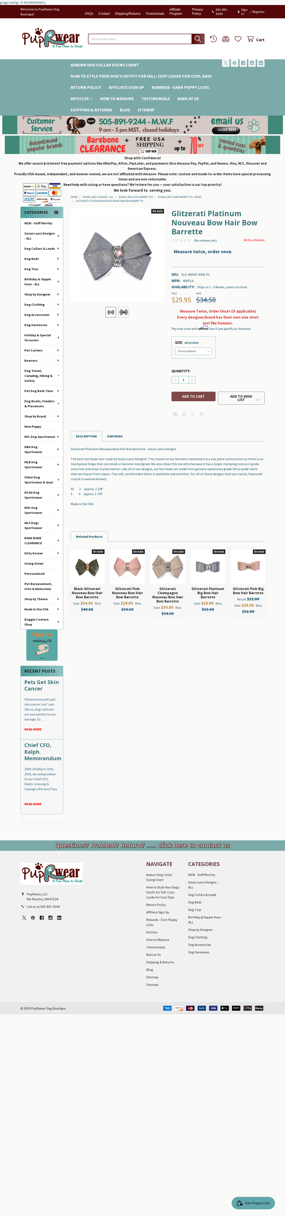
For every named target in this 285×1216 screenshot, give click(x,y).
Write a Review (254, 240)
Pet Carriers (33, 350)
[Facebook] (243, 63)
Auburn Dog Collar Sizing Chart (105, 64)
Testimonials (155, 13)
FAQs (89, 13)
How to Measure (117, 98)
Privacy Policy (197, 11)
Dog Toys (31, 269)
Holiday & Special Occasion (37, 337)
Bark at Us (188, 98)
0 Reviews (115, 436)
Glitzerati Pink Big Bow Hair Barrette (248, 590)
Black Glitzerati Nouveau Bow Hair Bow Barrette (87, 592)
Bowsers (31, 360)
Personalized (34, 573)
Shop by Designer (37, 294)
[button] (142, 125)
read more (33, 729)
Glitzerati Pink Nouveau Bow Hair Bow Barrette (127, 592)
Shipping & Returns (91, 109)
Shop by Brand (35, 416)
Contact (104, 13)
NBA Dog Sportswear (33, 449)
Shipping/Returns (128, 13)
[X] (226, 63)
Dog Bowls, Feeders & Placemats (39, 403)
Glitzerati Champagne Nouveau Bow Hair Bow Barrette (167, 595)
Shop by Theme (36, 599)
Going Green (33, 563)
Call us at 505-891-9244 (43, 906)
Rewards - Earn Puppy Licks (180, 87)
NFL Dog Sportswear (39, 437)
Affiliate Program (175, 11)
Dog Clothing (34, 304)
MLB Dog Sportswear (33, 464)
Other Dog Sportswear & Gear (38, 479)
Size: (187, 342)
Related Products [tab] (89, 536)
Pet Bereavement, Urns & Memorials (38, 586)
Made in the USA (36, 609)
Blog (125, 109)
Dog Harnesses (35, 325)
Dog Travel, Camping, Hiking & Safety (38, 376)
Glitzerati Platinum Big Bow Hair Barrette (208, 592)
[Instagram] (252, 63)
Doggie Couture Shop (36, 621)
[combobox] (146, 39)
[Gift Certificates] (227, 39)
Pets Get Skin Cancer (41, 685)
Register (258, 12)
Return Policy (86, 87)
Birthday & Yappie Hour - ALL (37, 281)
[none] (117, 255)
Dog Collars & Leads (39, 248)
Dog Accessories (36, 315)
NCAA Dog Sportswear (33, 494)
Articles (80, 98)
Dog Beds (31, 259)
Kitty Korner (33, 553)
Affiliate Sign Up (126, 87)
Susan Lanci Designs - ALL (39, 235)
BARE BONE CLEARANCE (33, 540)
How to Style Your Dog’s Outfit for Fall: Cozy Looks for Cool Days (141, 76)
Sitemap (146, 109)
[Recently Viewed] (214, 39)
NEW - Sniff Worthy (38, 223)
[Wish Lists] (239, 39)
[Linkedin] (261, 63)
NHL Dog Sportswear (33, 510)
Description (86, 436)
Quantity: (181, 371)
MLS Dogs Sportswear (33, 525)
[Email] (175, 414)
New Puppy (32, 426)
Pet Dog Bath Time (38, 391)
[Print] (184, 414)
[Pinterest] (234, 63)
